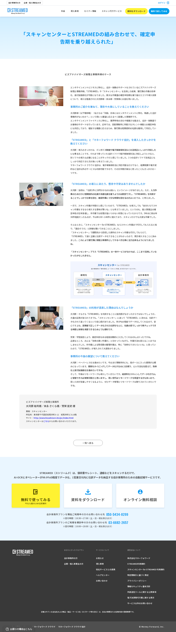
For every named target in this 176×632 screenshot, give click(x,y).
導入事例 (100, 563)
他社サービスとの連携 (105, 569)
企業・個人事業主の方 (32, 3)
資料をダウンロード (136, 11)
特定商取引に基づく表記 (137, 575)
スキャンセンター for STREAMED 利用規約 (145, 569)
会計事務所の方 (14, 3)
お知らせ (100, 558)
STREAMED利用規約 (136, 563)
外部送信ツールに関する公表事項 (141, 592)
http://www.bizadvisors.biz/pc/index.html (53, 417)
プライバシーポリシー (137, 580)
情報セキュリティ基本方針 (138, 586)
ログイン (162, 2)
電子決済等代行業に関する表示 (140, 597)
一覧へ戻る (88, 443)
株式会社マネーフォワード (138, 558)
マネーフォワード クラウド (43, 626)
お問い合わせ (102, 580)
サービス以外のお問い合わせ (139, 603)
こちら (46, 421)
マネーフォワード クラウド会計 (71, 626)
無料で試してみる (159, 11)
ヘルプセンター (102, 575)
